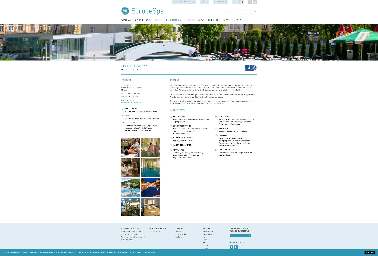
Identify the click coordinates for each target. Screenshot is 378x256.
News (226, 20)
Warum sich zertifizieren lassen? (133, 237)
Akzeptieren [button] (370, 252)
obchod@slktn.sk (127, 100)
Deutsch (236, 2)
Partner (205, 240)
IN (255, 2)
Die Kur (178, 231)
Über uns (213, 20)
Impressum (206, 248)
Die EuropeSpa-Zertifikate (131, 231)
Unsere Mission (208, 234)
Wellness (179, 237)
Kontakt (239, 20)
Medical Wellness (182, 234)
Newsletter (219, 2)
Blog (203, 2)
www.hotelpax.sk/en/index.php (132, 102)
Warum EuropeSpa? (128, 240)
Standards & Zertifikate (136, 20)
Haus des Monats (154, 231)
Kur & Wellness (194, 20)
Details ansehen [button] (149, 252)
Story (204, 237)
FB (250, 2)
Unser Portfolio (208, 231)
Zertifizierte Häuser (168, 20)
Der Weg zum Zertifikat (182, 2)
